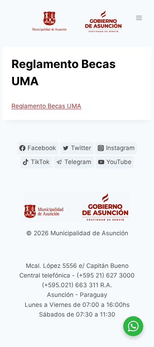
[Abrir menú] (138, 17)
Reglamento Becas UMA (46, 106)
